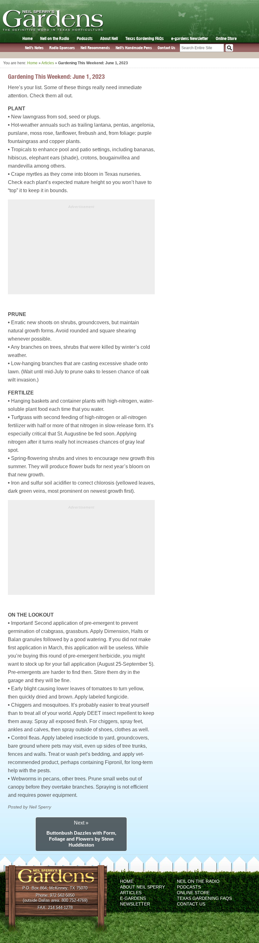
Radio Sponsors (62, 47)
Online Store (226, 38)
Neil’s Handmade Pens (134, 47)
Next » (81, 822)
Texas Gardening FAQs (144, 38)
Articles (47, 63)
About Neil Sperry (142, 886)
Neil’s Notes (34, 47)
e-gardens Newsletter (189, 38)
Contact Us (166, 47)
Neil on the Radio (54, 38)
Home (27, 38)
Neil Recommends (95, 47)
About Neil (109, 38)
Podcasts (85, 38)
